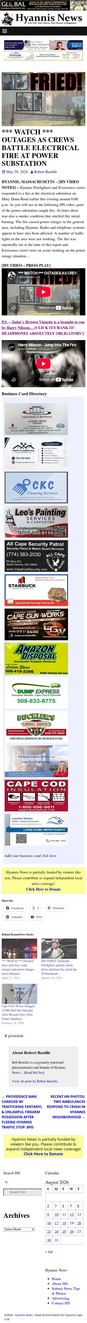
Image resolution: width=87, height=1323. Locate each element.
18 (64, 1222)
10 (56, 1214)
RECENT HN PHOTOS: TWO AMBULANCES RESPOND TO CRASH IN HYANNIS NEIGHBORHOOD (66, 1106)
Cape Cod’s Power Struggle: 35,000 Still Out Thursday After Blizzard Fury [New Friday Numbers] (18, 1012)
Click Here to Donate (43, 889)
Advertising (60, 1298)
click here (49, 855)
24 (56, 1231)
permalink (15, 1035)
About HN (60, 1283)
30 (49, 1240)
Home (56, 1278)
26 (72, 1231)
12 (72, 1214)
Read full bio (34, 1072)
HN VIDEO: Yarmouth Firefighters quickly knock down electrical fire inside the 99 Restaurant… (59, 967)
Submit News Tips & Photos (66, 1291)
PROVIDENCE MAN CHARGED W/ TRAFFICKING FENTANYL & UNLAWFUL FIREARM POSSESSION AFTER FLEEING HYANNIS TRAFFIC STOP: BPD (22, 1112)
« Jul (49, 1251)
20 (79, 1222)
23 (49, 1231)
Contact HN (61, 1302)
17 (56, 1222)
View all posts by (35, 1081)
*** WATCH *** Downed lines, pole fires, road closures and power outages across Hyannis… (18, 967)
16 (49, 1222)
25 (64, 1231)
